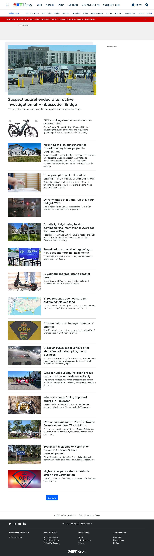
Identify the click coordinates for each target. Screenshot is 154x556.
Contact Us (130, 13)
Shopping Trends (111, 5)
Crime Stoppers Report (93, 13)
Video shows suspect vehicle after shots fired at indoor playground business (66, 351)
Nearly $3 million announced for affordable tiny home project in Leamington (65, 148)
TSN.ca (81, 543)
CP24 (80, 537)
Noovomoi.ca (118, 540)
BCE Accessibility (15, 537)
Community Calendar (51, 13)
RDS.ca (116, 543)
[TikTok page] (14, 523)
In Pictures (73, 5)
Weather (76, 13)
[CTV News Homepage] (22, 4)
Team (97, 515)
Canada (50, 5)
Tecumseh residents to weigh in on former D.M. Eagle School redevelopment (67, 450)
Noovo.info (117, 537)
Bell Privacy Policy (51, 537)
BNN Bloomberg (84, 540)
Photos (109, 13)
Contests (66, 13)
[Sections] (7, 4)
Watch (61, 5)
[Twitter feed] (10, 523)
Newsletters (88, 515)
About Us (118, 13)
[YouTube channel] (19, 523)
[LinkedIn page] (24, 523)
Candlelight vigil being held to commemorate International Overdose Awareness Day (69, 228)
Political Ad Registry (51, 543)
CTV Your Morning (90, 5)
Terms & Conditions (51, 540)
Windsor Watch (32, 13)
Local (39, 5)
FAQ (80, 515)
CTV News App (60, 515)
